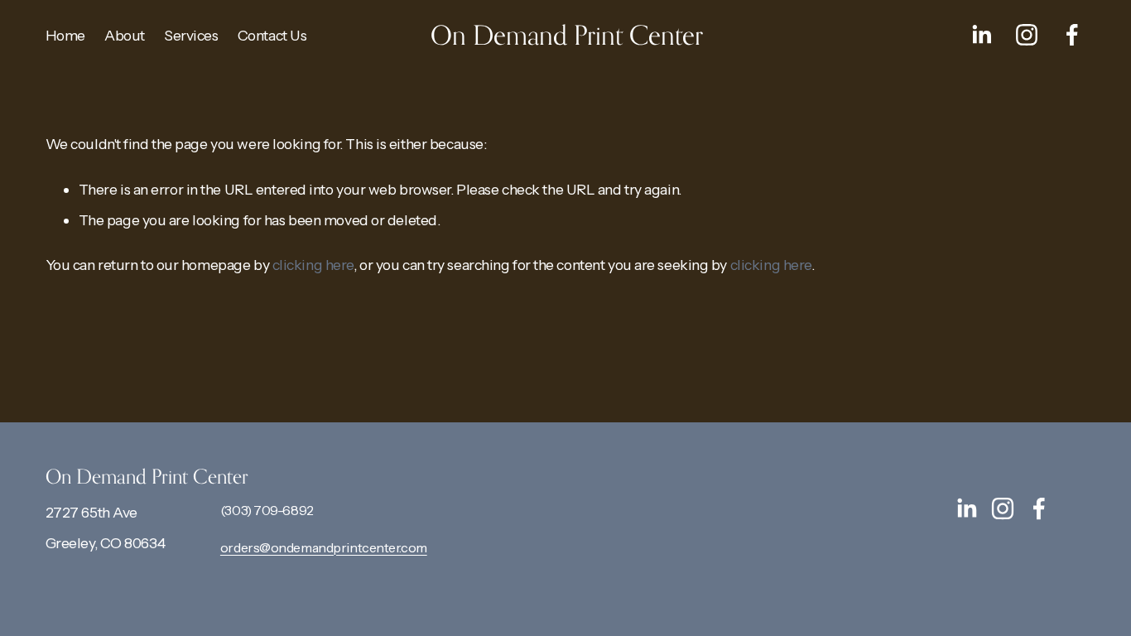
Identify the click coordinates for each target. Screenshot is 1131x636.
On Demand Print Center (567, 35)
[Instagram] (1026, 35)
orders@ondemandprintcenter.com (323, 547)
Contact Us (272, 35)
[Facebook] (1072, 35)
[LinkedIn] (981, 35)
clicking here (313, 264)
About (124, 35)
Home (65, 35)
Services (191, 35)
